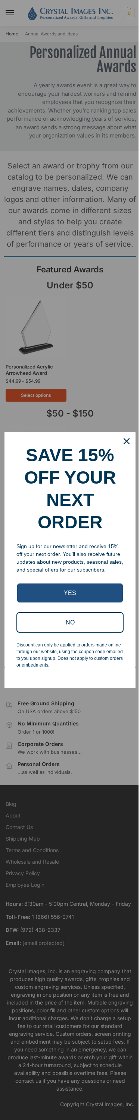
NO (70, 622)
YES (70, 593)
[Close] (127, 441)
